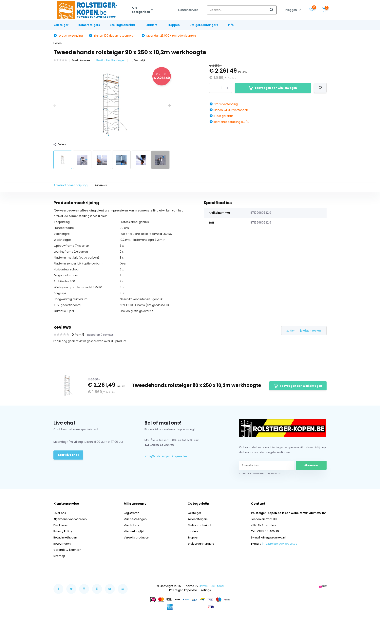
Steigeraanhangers (204, 25)
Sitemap (59, 556)
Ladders (151, 25)
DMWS (203, 586)
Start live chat (68, 455)
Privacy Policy (62, 531)
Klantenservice (188, 10)
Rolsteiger (60, 25)
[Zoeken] (272, 10)
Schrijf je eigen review (305, 331)
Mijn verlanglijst (134, 531)
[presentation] (54, 106)
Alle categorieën (141, 10)
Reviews (100, 185)
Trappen (173, 25)
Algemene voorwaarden (70, 519)
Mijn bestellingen (135, 519)
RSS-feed (217, 586)
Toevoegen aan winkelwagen (276, 88)
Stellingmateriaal (123, 25)
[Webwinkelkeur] (323, 586)
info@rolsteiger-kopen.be (165, 456)
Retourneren (62, 544)
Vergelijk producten (137, 537)
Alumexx (86, 60)
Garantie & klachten (67, 550)
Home (57, 43)
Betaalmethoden (65, 537)
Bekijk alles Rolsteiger (110, 60)
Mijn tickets (131, 525)
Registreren (131, 513)
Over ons (59, 513)
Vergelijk (139, 60)
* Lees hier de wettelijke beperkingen (260, 473)
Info (231, 25)
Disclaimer (60, 525)
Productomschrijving (70, 185)
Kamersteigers (89, 25)
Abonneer (311, 465)
